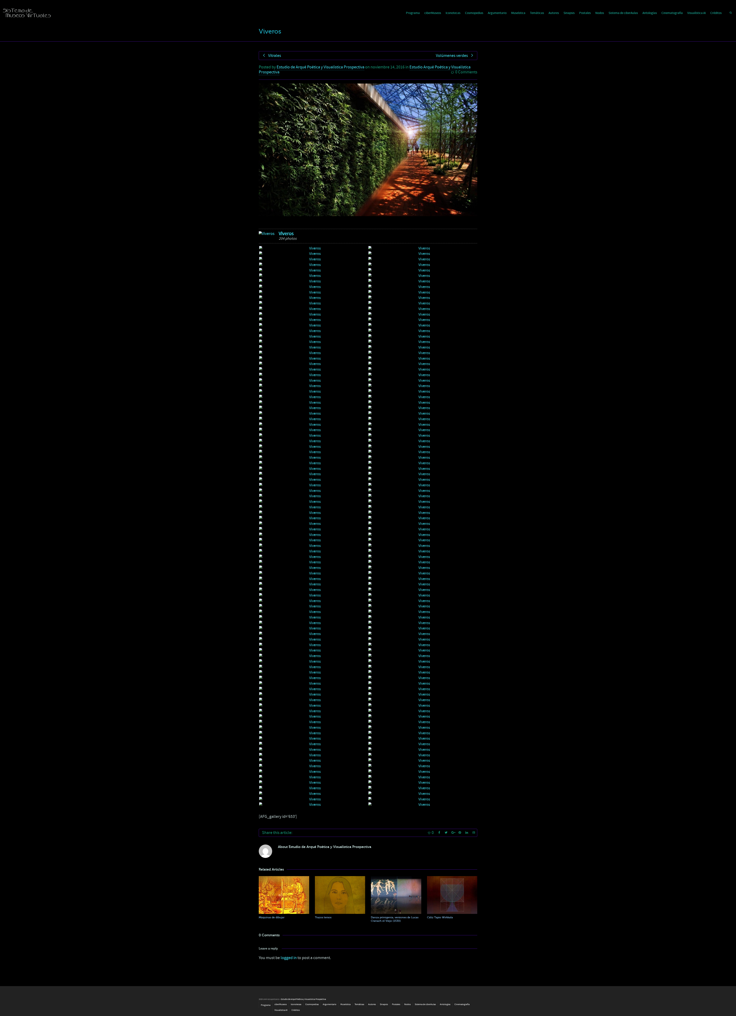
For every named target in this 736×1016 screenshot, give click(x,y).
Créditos (716, 13)
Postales (585, 13)
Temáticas (537, 13)
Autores (554, 13)
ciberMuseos (432, 13)
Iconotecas (453, 13)
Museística (518, 13)
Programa (413, 13)
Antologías (649, 13)
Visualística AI (696, 13)
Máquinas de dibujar (271, 917)
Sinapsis (569, 13)
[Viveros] (266, 233)
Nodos (599, 13)
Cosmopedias (474, 13)
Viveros (286, 233)
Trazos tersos (323, 917)
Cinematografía (672, 13)
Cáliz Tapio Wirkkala (440, 917)
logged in (289, 958)
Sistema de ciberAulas (623, 13)
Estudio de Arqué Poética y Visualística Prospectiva (320, 67)
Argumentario (497, 13)
